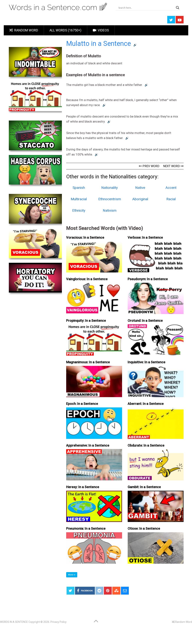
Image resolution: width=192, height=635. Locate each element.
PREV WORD (150, 166)
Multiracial (79, 199)
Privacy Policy (58, 621)
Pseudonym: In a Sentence (148, 279)
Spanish (79, 187)
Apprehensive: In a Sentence (87, 445)
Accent (171, 187)
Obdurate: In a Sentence (146, 445)
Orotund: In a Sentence (145, 320)
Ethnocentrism (109, 199)
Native (140, 187)
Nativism (109, 210)
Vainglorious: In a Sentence (87, 279)
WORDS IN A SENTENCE (14, 621)
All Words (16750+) (65, 30)
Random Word (26, 30)
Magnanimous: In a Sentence (88, 362)
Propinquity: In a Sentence (86, 320)
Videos (103, 30)
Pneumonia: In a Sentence (86, 528)
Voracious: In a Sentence (85, 237)
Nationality (109, 187)
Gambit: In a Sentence (144, 487)
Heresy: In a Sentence (82, 487)
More (71, 574)
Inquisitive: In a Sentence (146, 362)
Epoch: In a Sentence (82, 404)
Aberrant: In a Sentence (146, 404)
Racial (171, 199)
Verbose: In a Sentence (145, 237)
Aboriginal (140, 199)
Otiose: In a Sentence (144, 528)
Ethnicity (78, 210)
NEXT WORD (172, 166)
